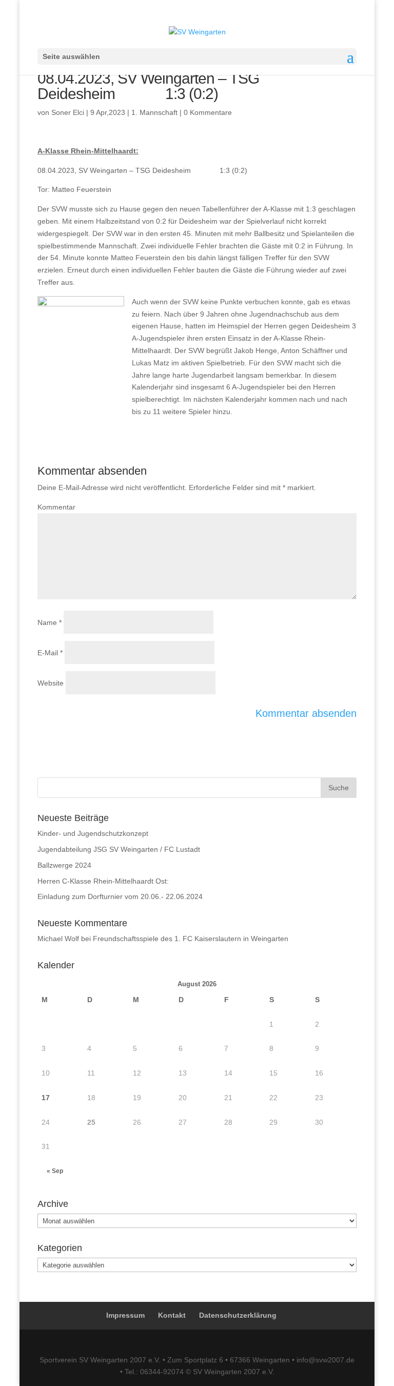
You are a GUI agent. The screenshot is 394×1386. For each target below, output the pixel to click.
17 (46, 1098)
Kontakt (172, 1315)
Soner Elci (67, 112)
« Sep (55, 1171)
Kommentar (56, 507)
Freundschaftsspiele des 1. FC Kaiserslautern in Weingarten (190, 938)
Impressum (125, 1315)
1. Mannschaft (154, 112)
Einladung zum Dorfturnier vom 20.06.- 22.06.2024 (120, 896)
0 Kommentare (208, 112)
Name (49, 622)
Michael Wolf (58, 938)
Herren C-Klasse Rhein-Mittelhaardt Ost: (103, 881)
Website (50, 683)
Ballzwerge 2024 (64, 865)
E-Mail (50, 653)
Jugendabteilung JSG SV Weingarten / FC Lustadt (118, 849)
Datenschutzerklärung (238, 1315)
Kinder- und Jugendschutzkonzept (92, 833)
